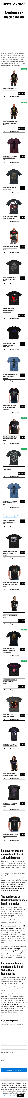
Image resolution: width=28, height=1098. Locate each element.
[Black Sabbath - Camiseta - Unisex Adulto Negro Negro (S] (14, 733)
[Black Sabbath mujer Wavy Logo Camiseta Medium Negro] (14, 763)
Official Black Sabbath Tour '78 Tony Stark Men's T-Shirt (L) (10, 89)
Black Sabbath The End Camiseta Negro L (8, 468)
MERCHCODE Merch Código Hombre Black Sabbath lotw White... (9, 522)
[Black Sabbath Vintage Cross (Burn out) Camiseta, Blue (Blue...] (14, 145)
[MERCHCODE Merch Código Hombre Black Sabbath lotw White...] (14, 516)
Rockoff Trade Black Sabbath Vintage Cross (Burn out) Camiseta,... (10, 376)
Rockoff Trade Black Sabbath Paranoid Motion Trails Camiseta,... (10, 681)
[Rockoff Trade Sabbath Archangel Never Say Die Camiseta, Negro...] (14, 298)
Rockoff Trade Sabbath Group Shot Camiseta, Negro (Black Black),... (10, 553)
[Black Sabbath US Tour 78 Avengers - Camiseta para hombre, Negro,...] (14, 638)
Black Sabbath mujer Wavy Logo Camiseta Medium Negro (10, 774)
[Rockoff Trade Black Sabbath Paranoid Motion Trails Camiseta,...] (14, 669)
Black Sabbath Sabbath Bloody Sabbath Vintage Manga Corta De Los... (10, 584)
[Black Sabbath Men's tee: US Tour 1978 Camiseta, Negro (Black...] (14, 267)
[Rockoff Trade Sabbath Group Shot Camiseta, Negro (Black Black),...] (14, 541)
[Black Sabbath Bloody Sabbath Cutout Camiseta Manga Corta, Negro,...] (14, 236)
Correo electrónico (7, 1052)
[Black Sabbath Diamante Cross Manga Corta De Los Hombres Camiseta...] (14, 824)
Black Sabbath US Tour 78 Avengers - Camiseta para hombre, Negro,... (9, 650)
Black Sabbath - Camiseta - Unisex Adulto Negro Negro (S (10, 745)
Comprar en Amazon (14, 96)
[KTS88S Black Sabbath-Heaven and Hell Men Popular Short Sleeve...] (14, 426)
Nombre (4, 1044)
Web (2, 1060)
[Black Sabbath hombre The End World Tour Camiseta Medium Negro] (14, 603)
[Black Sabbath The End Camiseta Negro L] (14, 457)
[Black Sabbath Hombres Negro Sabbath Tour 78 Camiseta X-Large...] (14, 111)
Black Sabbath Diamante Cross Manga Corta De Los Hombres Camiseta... (10, 835)
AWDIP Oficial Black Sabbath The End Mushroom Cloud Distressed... (9, 407)
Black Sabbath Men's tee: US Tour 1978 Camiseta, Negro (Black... (9, 279)
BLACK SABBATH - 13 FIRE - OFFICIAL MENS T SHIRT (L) (8, 715)
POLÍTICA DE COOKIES (10, 1095)
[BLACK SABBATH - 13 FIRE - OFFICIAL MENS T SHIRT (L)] (14, 704)
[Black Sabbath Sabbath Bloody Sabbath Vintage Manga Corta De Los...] (14, 572)
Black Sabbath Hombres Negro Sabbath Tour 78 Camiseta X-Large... (10, 123)
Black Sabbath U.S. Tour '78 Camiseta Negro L (9, 188)
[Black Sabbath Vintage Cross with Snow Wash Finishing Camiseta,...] (14, 792)
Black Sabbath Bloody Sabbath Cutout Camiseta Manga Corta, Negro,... (10, 247)
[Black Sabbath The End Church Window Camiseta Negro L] (14, 206)
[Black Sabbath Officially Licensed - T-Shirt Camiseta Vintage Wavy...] (14, 333)
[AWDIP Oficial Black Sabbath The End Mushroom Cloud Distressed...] (14, 395)
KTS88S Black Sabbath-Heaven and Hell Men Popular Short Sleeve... (10, 438)
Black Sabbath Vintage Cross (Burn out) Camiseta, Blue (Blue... (10, 157)
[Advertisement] (14, 36)
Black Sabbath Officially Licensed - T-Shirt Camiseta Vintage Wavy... (9, 345)
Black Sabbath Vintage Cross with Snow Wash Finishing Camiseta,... (10, 804)
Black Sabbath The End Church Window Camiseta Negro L (10, 217)
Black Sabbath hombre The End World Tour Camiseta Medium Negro (10, 615)
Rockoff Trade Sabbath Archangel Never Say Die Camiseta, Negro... (8, 310)
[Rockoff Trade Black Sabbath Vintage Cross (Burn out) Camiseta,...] (14, 364)
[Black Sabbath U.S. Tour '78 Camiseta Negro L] (14, 177)
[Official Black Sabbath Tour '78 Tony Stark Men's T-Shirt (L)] (14, 78)
